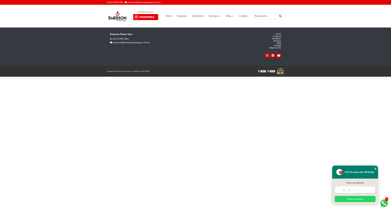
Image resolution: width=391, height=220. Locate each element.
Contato (243, 16)
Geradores (198, 16)
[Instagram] (267, 55)
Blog (229, 16)
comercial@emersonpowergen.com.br (144, 2)
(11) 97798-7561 (116, 2)
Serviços (214, 16)
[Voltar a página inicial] (133, 16)
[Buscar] (280, 16)
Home (168, 16)
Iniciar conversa (355, 199)
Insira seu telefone (355, 183)
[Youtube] (278, 55)
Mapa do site (275, 48)
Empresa (182, 16)
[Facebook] (273, 55)
